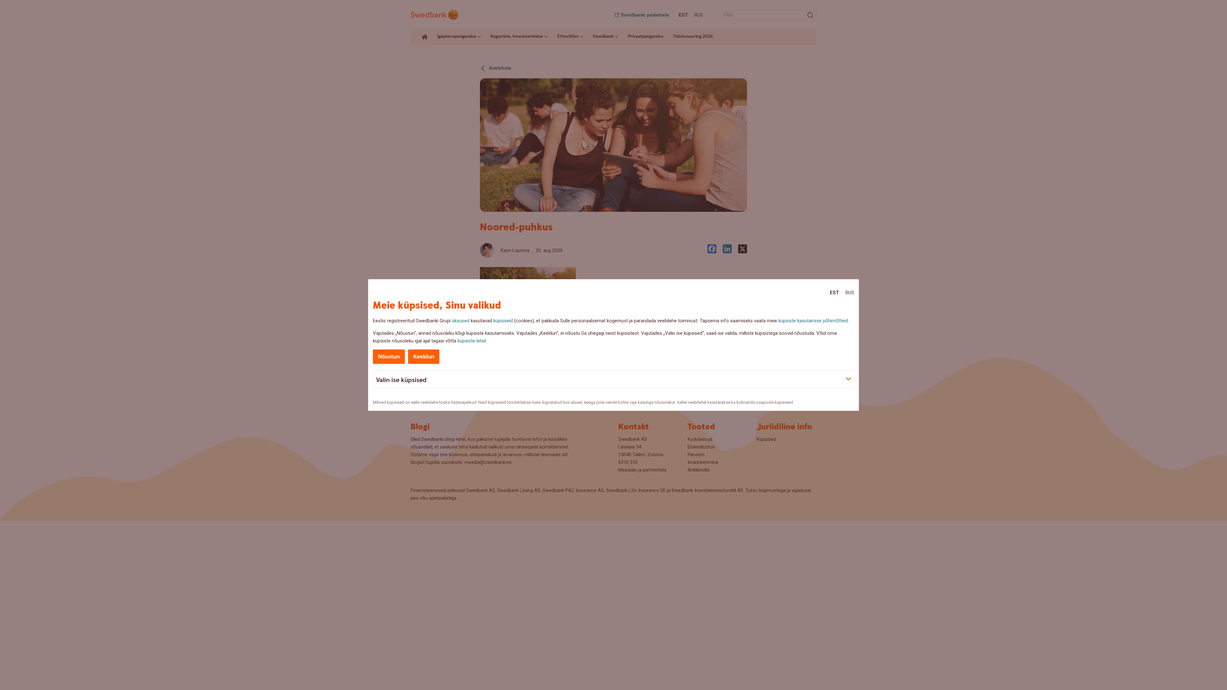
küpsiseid (503, 321)
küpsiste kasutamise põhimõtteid (813, 321)
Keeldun (423, 356)
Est (834, 292)
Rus (849, 292)
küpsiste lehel (472, 341)
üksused (460, 321)
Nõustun (389, 356)
